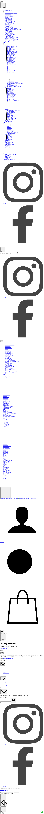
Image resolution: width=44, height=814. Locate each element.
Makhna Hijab (7, 157)
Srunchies (7, 147)
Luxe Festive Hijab (8, 35)
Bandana (6, 17)
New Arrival (7, 10)
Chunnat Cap (9, 128)
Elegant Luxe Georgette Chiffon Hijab (12, 39)
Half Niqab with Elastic (9, 144)
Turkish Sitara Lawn (8, 22)
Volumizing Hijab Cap (11, 133)
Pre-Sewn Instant (8, 145)
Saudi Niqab (7, 143)
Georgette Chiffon (10, 81)
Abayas (5, 158)
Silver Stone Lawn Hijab (11, 70)
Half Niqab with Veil (9, 142)
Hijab (5, 42)
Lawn (6, 45)
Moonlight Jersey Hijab (11, 104)
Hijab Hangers (7, 150)
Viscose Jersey (10, 103)
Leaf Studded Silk (10, 93)
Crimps (6, 78)
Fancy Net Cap (10, 131)
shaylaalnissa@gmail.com (8, 658)
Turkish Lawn (9, 56)
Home (5, 9)
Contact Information (6, 682)
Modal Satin (9, 91)
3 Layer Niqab (7, 146)
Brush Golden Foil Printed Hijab (13, 75)
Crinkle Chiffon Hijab (11, 112)
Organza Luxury (8, 41)
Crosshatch (9, 84)
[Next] (3, 813)
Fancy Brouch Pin (8, 19)
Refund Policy (5, 684)
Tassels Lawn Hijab (8, 26)
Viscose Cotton (10, 60)
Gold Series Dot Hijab (9, 33)
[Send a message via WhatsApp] (41, 811)
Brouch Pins (9, 136)
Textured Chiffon (10, 111)
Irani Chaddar (7, 155)
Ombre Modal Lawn (8, 15)
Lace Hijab (9, 50)
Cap (8, 126)
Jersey (6, 101)
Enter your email (3, 697)
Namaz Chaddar (8, 156)
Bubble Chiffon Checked (11, 116)
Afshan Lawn (9, 65)
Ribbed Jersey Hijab (8, 14)
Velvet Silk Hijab (10, 89)
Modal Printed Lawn (11, 74)
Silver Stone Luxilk (10, 98)
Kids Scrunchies (10, 149)
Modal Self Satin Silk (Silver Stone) (11, 37)
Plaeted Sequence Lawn (9, 38)
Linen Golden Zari (10, 68)
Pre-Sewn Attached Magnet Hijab (11, 13)
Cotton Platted (9, 71)
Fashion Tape (9, 137)
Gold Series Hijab (8, 30)
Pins (8, 138)
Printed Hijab (9, 114)
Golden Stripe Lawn (11, 66)
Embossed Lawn (10, 73)
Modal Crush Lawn (8, 32)
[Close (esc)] (2, 813)
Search (4, 681)
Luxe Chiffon (7, 25)
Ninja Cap (9, 129)
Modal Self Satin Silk (9, 27)
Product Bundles (9, 159)
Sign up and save (4, 689)
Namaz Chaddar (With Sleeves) (10, 154)
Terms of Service (6, 685)
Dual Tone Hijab (10, 92)
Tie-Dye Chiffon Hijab (9, 31)
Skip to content (3, 0)
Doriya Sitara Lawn (10, 62)
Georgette (7, 80)
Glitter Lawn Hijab (8, 20)
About (2, 652)
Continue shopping (3, 648)
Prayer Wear (7, 152)
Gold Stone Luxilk (10, 99)
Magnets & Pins (8, 134)
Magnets (8, 135)
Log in (4, 160)
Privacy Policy (5, 683)
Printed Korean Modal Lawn (10, 34)
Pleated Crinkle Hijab (11, 54)
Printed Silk (9, 88)
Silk (6, 87)
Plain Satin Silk (10, 90)
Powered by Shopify (4, 790)
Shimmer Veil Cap (10, 130)
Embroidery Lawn (10, 67)
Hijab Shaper (7, 140)
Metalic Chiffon (8, 24)
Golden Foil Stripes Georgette (12, 82)
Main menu (3, 662)
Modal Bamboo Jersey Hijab (10, 40)
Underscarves (7, 124)
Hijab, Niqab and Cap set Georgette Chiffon (13, 29)
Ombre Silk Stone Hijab (11, 94)
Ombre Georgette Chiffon (9, 36)
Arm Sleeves (7, 141)
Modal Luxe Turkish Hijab (10, 23)
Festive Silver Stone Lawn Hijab (13, 76)
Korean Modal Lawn (11, 77)
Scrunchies (9, 148)
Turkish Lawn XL (10, 55)
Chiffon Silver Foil (10, 117)
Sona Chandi (9, 69)
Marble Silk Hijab (10, 96)
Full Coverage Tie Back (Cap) (12, 132)
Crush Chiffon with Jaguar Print (11, 28)
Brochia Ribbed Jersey (9, 16)
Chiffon (6, 109)
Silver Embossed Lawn (11, 64)
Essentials (7, 122)
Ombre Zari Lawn (8, 18)
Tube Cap (9, 127)
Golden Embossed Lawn (11, 63)
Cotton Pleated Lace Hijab (10, 21)
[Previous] (0, 813)
